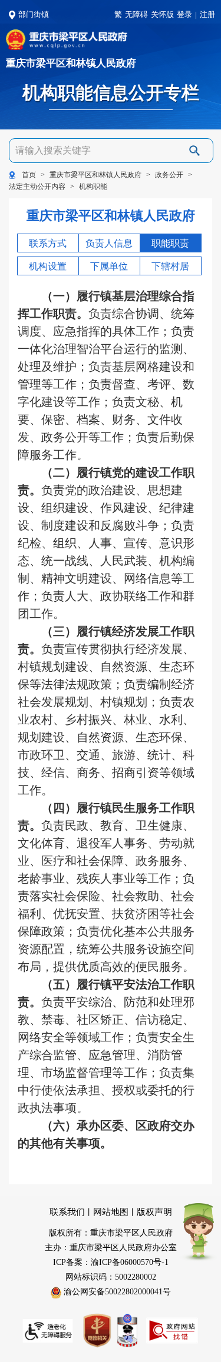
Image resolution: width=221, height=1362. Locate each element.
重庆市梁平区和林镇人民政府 (71, 64)
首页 (29, 175)
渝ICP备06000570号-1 (130, 1262)
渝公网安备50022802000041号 (116, 1291)
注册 (207, 14)
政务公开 (169, 175)
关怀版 (162, 14)
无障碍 (136, 14)
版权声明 (154, 1212)
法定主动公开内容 (37, 186)
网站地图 (110, 1212)
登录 (184, 14)
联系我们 (67, 1212)
